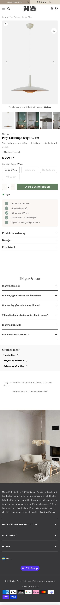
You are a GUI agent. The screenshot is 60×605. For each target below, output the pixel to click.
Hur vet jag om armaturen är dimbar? (21, 295)
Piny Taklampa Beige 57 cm (21, 17)
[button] (3, 9)
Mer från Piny (8, 134)
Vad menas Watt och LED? (15, 334)
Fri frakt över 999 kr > (19, 213)
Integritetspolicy (47, 581)
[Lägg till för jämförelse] (54, 31)
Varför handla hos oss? (20, 203)
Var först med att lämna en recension (30, 391)
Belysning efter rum (13, 360)
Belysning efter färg (13, 366)
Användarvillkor (31, 586)
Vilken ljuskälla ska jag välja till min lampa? (25, 315)
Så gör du (47, 107)
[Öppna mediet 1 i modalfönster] (30, 62)
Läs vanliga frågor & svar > (28, 222)
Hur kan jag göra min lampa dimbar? (21, 305)
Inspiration (9, 355)
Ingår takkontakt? (11, 324)
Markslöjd (31, 581)
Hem (4, 17)
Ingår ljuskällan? (11, 285)
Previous (6, 62)
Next (54, 62)
